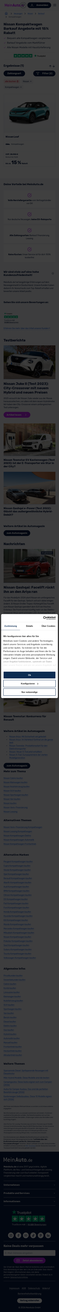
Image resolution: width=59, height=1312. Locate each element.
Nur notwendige (29, 692)
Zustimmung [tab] (10, 626)
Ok (29, 675)
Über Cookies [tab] (48, 626)
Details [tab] (29, 626)
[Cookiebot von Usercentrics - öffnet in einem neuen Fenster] (43, 618)
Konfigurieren (28, 683)
